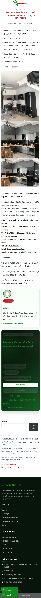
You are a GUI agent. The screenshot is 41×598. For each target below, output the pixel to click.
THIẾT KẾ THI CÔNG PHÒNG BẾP (20, 10)
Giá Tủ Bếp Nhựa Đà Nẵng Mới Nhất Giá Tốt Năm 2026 (20, 439)
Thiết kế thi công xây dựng (10, 518)
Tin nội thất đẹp (7, 552)
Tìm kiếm (4, 421)
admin (31, 23)
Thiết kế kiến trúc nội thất (10, 541)
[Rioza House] (20, 3)
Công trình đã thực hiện (9, 537)
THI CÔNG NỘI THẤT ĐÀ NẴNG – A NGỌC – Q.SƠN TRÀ (20, 448)
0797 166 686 (14, 396)
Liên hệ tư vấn (20, 390)
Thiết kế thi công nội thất (10, 521)
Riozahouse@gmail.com (17, 407)
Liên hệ (4, 525)
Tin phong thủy (7, 549)
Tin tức (4, 545)
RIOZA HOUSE (12, 485)
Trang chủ (5, 510)
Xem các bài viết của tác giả (14, 324)
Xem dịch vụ (20, 385)
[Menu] (2, 3)
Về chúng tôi (6, 514)
